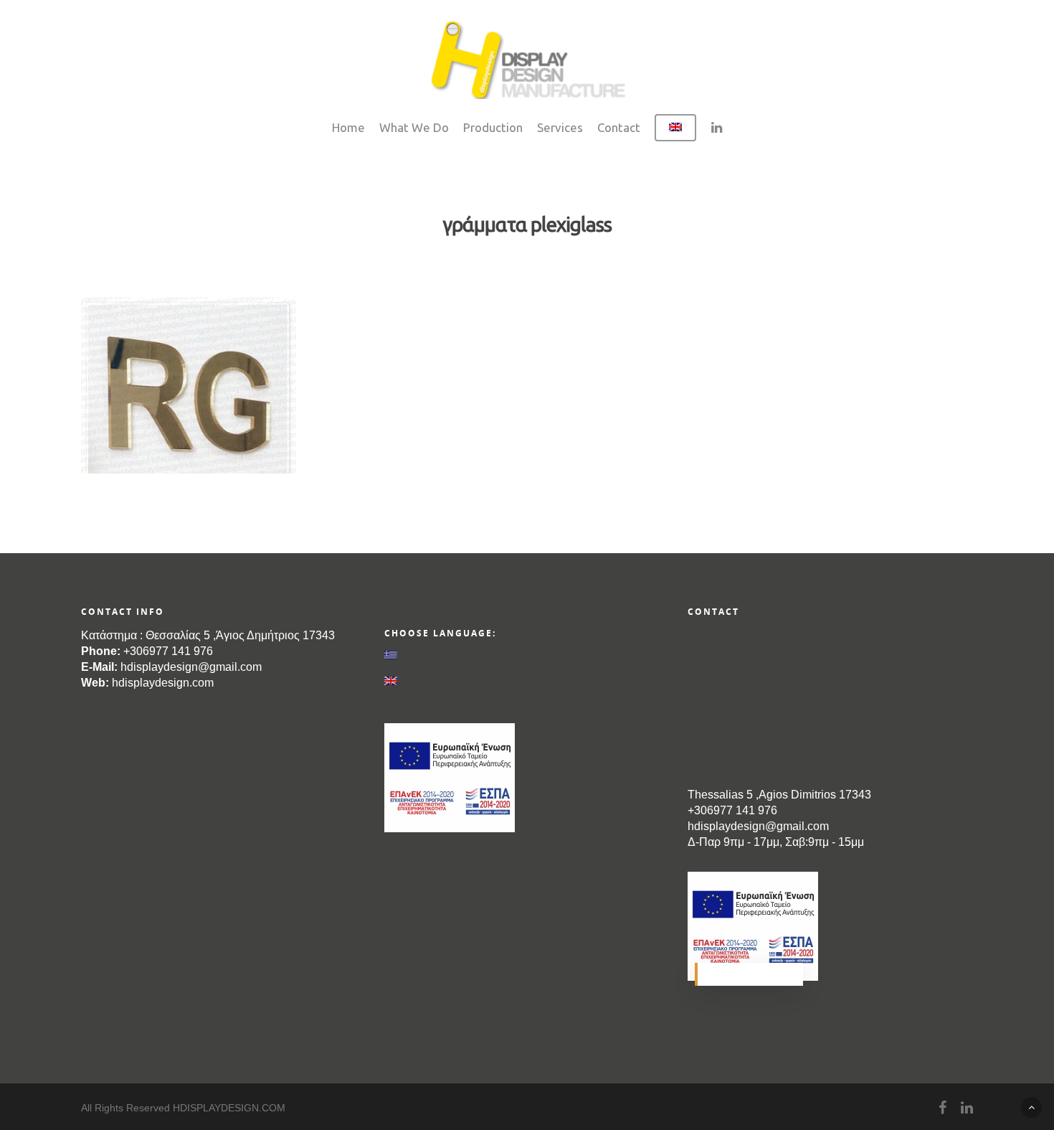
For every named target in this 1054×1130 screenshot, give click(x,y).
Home (348, 127)
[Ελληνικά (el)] (527, 654)
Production (493, 127)
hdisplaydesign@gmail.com (191, 667)
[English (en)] (527, 681)
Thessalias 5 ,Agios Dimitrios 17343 (779, 794)
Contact (618, 127)
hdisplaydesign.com (163, 683)
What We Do (414, 127)
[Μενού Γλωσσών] (675, 135)
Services (560, 127)
